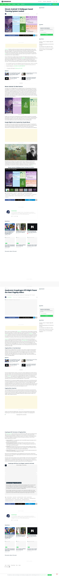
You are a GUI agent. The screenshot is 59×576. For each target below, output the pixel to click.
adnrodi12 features (10, 193)
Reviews (9, 4)
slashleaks (21, 498)
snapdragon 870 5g (32, 498)
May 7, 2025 (17, 233)
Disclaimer (8, 565)
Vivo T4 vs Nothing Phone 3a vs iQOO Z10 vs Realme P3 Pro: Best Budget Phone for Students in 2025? (14, 74)
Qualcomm (19, 331)
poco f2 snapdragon (8, 498)
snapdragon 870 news (18, 499)
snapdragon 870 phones (25, 499)
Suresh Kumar (14, 210)
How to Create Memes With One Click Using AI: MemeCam (14, 78)
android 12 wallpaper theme (19, 195)
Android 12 (6, 49)
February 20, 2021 (18, 68)
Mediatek (30, 333)
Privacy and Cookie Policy (43, 574)
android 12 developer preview (27, 193)
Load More (21, 369)
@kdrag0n (23, 57)
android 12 (15, 193)
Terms (17, 565)
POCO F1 (9, 376)
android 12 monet (7, 194)
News (19, 297)
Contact (19, 565)
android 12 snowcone (28, 194)
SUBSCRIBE (55, 4)
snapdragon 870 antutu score (9, 499)
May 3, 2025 (11, 75)
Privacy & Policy (13, 565)
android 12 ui (34, 194)
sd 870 (18, 498)
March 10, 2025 (13, 79)
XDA (5, 53)
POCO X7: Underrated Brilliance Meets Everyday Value (21, 245)
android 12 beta (20, 193)
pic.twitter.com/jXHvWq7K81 (19, 66)
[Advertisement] (21, 40)
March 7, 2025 (28, 80)
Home (2, 4)
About (5, 565)
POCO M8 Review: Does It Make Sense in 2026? (46, 46)
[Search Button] (57, 1)
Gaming (18, 4)
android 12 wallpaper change (9, 195)
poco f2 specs (14, 498)
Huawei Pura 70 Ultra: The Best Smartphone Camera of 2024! (32, 245)
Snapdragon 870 (9, 433)
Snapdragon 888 (24, 340)
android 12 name (13, 194)
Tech (5, 4)
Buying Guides (49, 1)
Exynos (6, 334)
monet (32, 195)
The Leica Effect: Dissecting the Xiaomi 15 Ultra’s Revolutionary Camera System (31, 78)
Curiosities (44, 1)
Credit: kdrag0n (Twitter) (21, 114)
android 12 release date (20, 194)
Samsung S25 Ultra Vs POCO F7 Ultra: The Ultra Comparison (31, 73)
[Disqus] (21, 263)
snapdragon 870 (26, 498)
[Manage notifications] (57, 574)
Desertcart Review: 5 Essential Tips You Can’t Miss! (46, 329)
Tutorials (13, 4)
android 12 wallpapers (27, 195)
